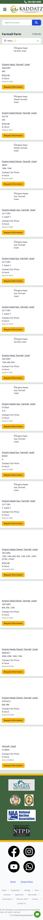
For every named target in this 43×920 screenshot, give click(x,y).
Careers (35, 899)
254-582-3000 (34, 1)
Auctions (7, 894)
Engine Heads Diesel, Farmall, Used (20, 549)
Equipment (15, 890)
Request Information (13, 87)
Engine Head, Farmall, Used (16, 64)
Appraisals (19, 894)
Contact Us (21, 903)
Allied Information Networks (23, 915)
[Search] (36, 22)
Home (4, 890)
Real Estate (32, 894)
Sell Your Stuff (22, 899)
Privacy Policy (27, 881)
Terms (13, 881)
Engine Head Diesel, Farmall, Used (19, 112)
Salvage (27, 890)
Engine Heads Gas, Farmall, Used (18, 209)
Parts (37, 890)
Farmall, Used (9, 746)
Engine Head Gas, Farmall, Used (18, 258)
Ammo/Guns (7, 899)
